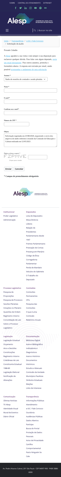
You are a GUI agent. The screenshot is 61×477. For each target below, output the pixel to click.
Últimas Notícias (10, 400)
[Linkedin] (25, 7)
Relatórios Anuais (33, 320)
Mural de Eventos (10, 412)
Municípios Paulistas (34, 376)
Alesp (8, 56)
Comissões (30, 288)
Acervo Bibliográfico (34, 344)
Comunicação (9, 396)
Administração (9, 220)
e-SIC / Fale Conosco (34, 41)
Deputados (31, 212)
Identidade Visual (10, 408)
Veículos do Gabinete (35, 271)
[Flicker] (45, 7)
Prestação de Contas (34, 247)
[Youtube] (35, 7)
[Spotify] (40, 7)
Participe (29, 424)
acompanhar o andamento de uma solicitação (29, 69)
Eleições (29, 384)
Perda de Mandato (34, 267)
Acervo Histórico (33, 356)
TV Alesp (6, 404)
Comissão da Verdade (35, 372)
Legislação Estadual (11, 340)
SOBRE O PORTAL (12, 3)
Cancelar (19, 169)
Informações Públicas (35, 400)
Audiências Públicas (34, 416)
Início (6, 41)
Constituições (9, 352)
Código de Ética (32, 255)
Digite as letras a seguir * (12, 153)
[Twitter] (20, 7)
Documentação (32, 336)
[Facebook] (15, 7)
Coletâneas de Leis (11, 360)
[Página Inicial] (30, 18)
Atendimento (31, 404)
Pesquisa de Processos (12, 300)
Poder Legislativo (10, 216)
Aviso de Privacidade (34, 440)
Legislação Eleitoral (11, 372)
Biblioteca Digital (33, 340)
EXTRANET (47, 3)
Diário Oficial (8, 416)
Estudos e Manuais (34, 368)
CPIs (28, 300)
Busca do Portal (32, 428)
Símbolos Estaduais (34, 380)
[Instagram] (30, 7)
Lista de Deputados (34, 216)
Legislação (8, 336)
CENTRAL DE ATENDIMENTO (29, 3)
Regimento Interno (11, 316)
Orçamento (8, 344)
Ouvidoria (30, 412)
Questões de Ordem (11, 312)
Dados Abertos (32, 420)
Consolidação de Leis (12, 320)
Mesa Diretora (32, 220)
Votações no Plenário (12, 308)
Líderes (29, 224)
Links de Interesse (33, 388)
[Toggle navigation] (7, 30)
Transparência (17, 41)
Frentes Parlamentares (35, 243)
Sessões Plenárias (10, 304)
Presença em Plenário (35, 251)
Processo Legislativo (12, 288)
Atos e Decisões (9, 348)
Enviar (8, 169)
